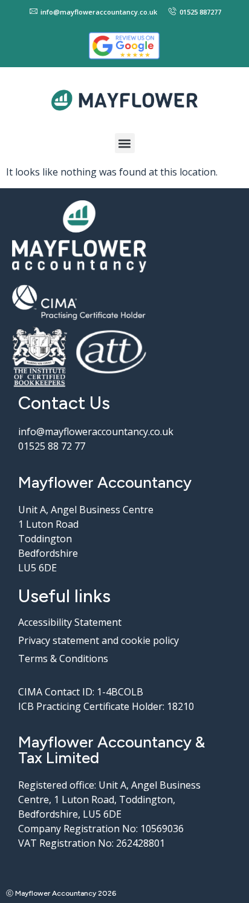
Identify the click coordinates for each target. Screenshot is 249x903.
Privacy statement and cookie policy (98, 640)
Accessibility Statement (69, 622)
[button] (125, 143)
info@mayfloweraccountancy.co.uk (95, 431)
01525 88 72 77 (51, 446)
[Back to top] (234, 888)
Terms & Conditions (63, 658)
